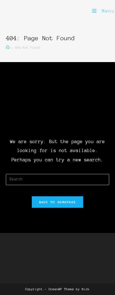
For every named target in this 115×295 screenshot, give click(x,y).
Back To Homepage (57, 202)
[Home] (7, 47)
